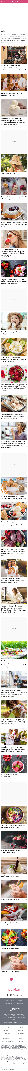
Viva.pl (20, 1036)
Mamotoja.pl (7, 1036)
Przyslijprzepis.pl (21, 1033)
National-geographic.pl (7, 1041)
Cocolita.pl (7, 1033)
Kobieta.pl (20, 1030)
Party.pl (21, 1027)
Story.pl (21, 1041)
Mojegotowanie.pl (7, 1038)
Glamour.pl (7, 1030)
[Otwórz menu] (2, 1)
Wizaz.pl (21, 1038)
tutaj (13, 1069)
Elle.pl (7, 1027)
